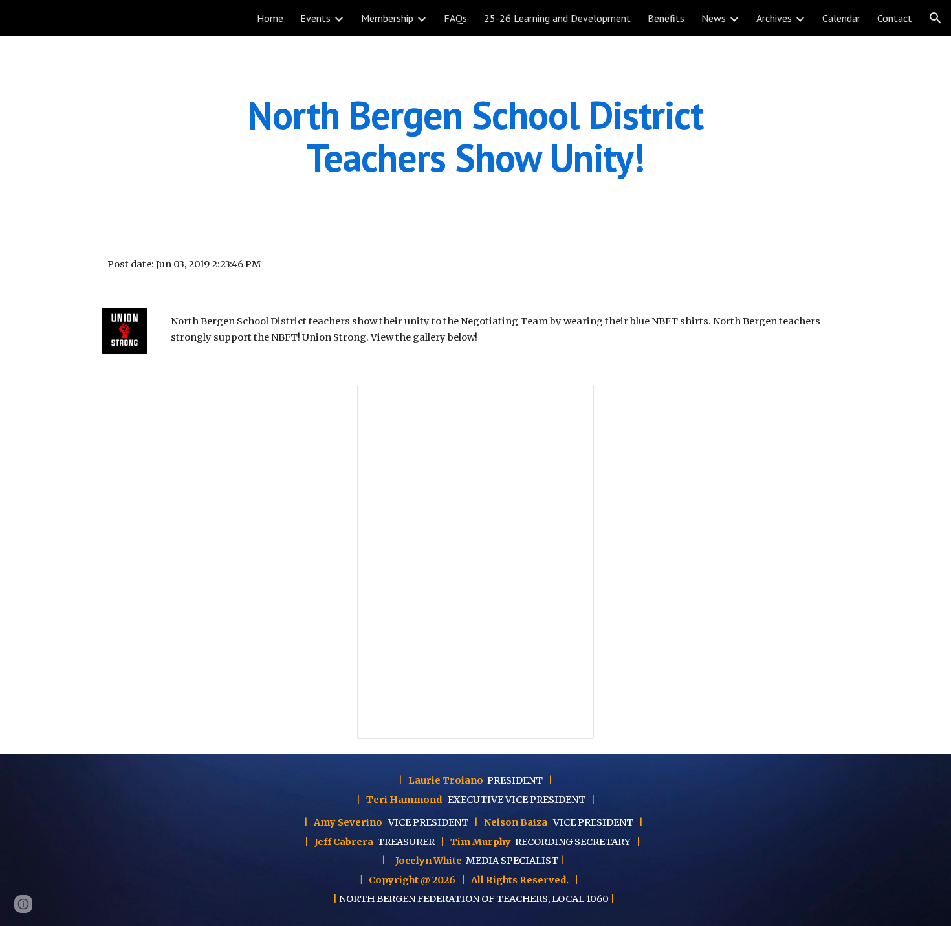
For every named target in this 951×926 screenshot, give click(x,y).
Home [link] (270, 18)
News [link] (713, 18)
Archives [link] (774, 18)
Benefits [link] (666, 18)
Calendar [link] (841, 18)
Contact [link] (894, 18)
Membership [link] (387, 18)
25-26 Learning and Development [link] (557, 18)
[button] (935, 18)
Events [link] (315, 18)
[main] (475, 136)
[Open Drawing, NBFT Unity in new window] (569, 401)
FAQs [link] (455, 18)
